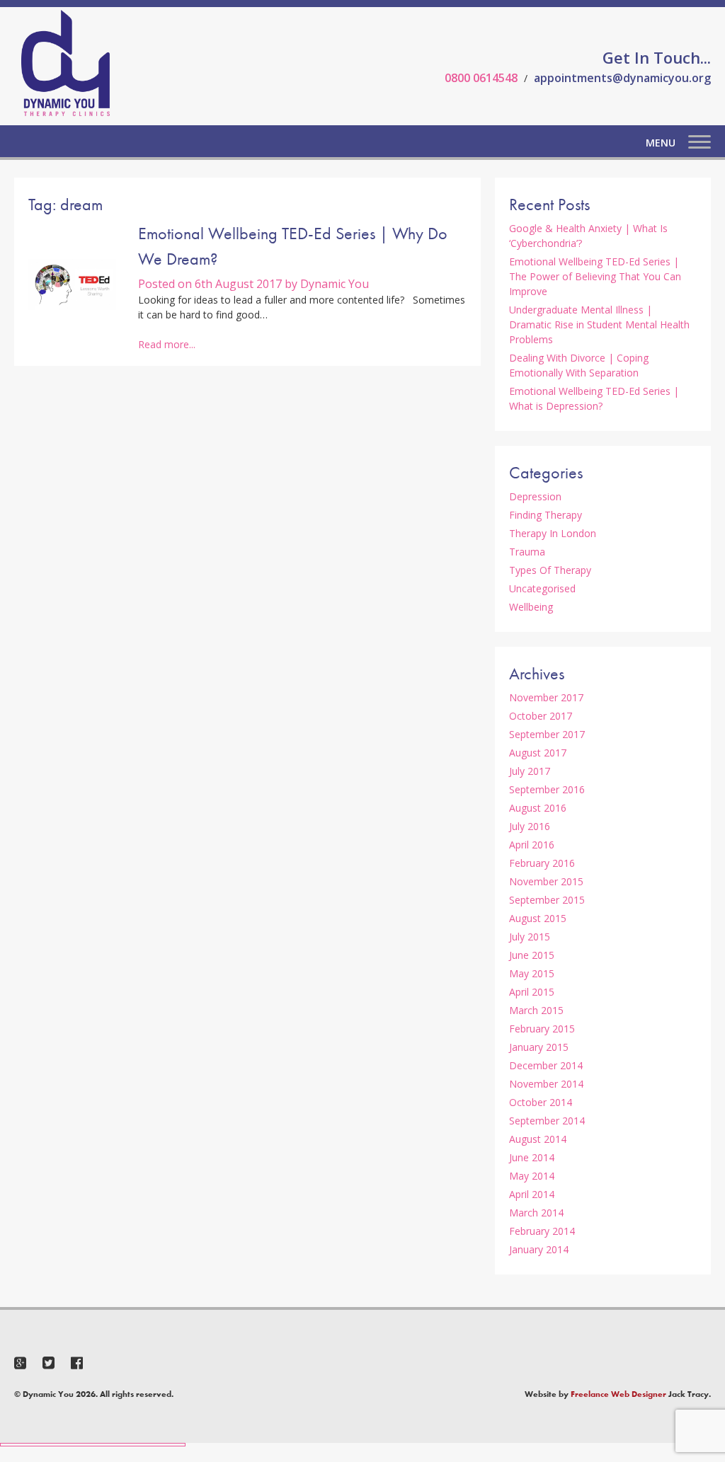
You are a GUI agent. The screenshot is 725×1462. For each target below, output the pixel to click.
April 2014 (531, 1194)
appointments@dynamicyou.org (622, 78)
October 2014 (540, 1102)
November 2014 (546, 1083)
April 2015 (531, 991)
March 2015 (536, 1010)
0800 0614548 (481, 78)
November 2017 (546, 697)
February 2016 (542, 863)
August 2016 (537, 808)
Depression (535, 496)
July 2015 (529, 936)
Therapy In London (552, 533)
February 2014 (542, 1231)
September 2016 (547, 789)
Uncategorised (542, 588)
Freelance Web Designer (618, 1394)
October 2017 (540, 716)
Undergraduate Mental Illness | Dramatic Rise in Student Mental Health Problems (599, 324)
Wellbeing (531, 607)
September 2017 (547, 734)
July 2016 (529, 826)
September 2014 (547, 1120)
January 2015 (539, 1047)
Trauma (527, 551)
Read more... (166, 344)
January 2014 (539, 1249)
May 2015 (531, 973)
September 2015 (547, 899)
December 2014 (546, 1065)
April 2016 (531, 844)
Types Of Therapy (550, 570)
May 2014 (531, 1175)
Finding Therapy (545, 515)
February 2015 (542, 1028)
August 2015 (537, 918)
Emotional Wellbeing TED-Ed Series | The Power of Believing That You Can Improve (595, 276)
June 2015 (531, 955)
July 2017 (529, 771)
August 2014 (537, 1139)
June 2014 (531, 1157)
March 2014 (536, 1212)
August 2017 (537, 752)
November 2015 (546, 881)
